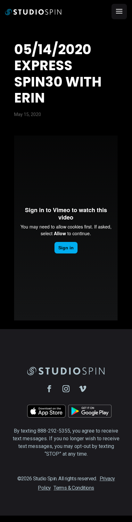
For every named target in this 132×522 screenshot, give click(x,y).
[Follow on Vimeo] (83, 389)
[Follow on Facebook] (49, 389)
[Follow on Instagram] (66, 389)
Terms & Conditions (74, 488)
